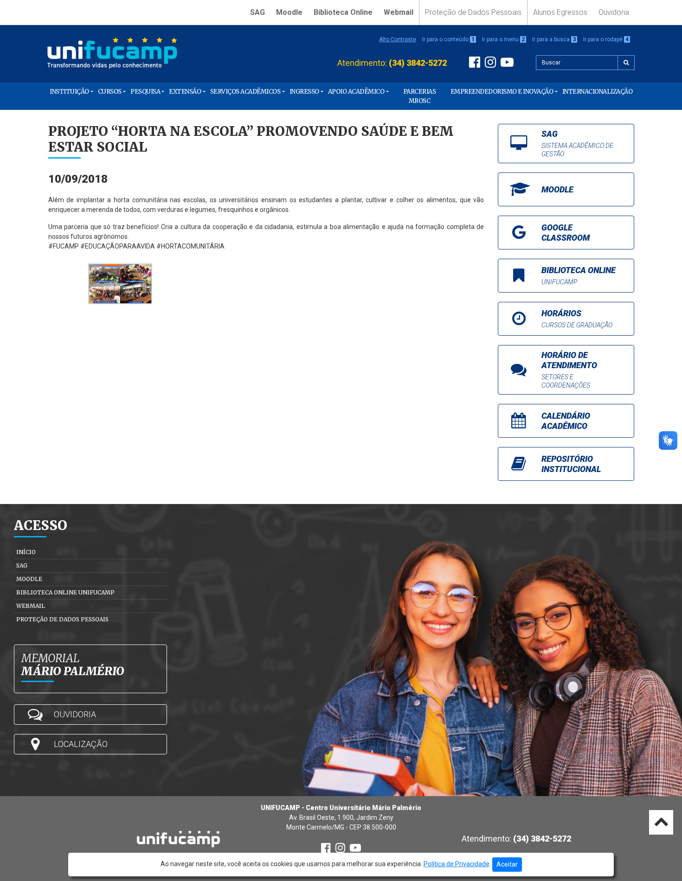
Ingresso (304, 92)
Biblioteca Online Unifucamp (65, 592)
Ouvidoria (613, 12)
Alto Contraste (397, 39)
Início (26, 552)
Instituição (69, 92)
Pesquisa (145, 92)
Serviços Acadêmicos (245, 92)
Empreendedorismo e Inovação (501, 92)
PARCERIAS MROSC (419, 96)
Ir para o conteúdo (448, 39)
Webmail (398, 12)
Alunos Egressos (560, 12)
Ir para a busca (554, 39)
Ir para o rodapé (606, 39)
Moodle (289, 12)
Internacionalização (597, 92)
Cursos (110, 92)
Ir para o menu (503, 39)
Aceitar (507, 864)
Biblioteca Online (343, 12)
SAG (257, 12)
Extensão (185, 92)
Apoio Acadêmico (356, 92)
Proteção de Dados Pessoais (473, 12)
